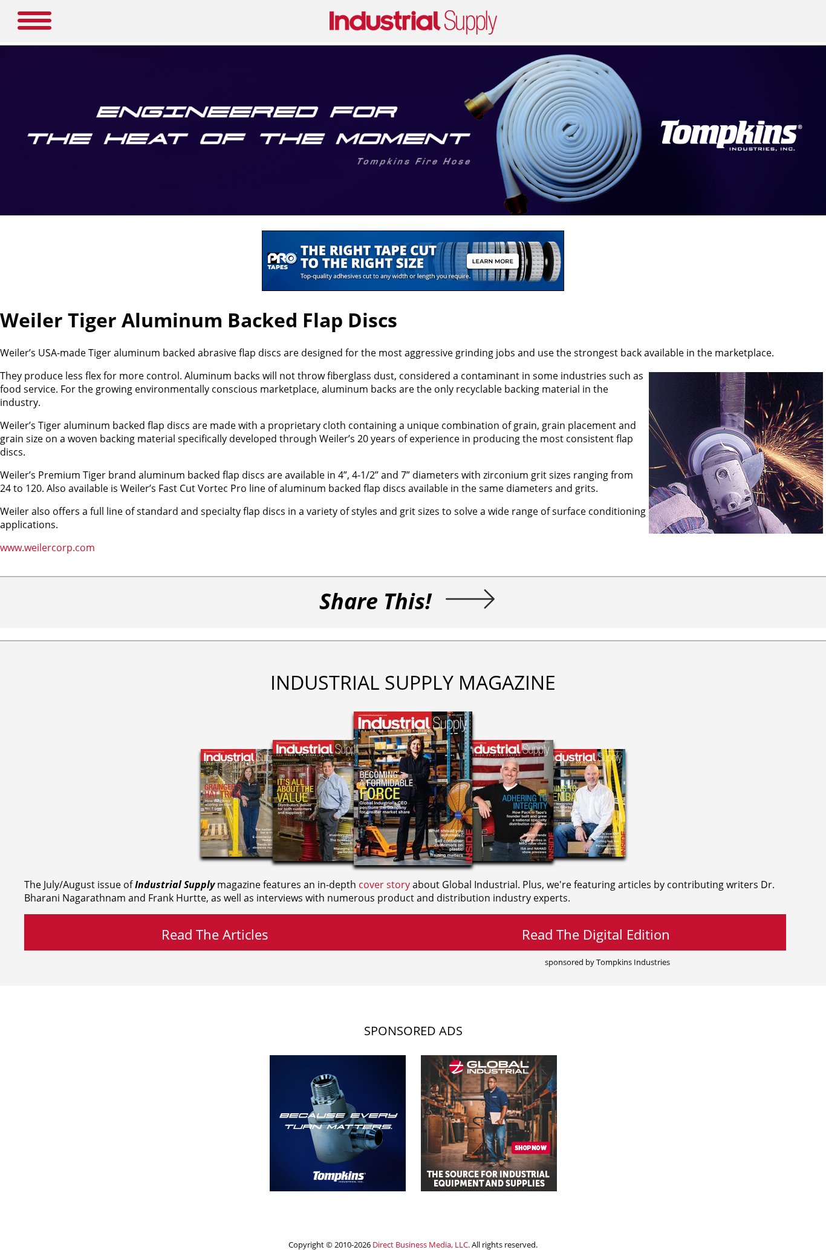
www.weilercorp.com (47, 547)
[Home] (413, 32)
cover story (384, 884)
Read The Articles (214, 934)
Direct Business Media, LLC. (421, 1244)
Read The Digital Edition (596, 934)
